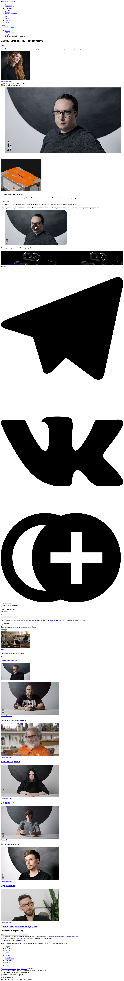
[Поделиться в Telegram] (62, 389)
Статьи (7, 965)
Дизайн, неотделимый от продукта (19, 926)
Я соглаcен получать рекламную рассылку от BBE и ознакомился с (41, 936)
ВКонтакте (8, 17)
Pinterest (7, 952)
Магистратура (9, 6)
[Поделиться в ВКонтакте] (62, 512)
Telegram (7, 20)
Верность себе (8, 802)
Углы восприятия (10, 844)
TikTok (7, 22)
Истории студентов (11, 13)
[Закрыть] (1, 158)
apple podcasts (29, 248)
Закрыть (4, 630)
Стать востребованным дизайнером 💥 (14, 264)
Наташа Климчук (6, 81)
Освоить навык (6, 201)
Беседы (3, 45)
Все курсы (8, 5)
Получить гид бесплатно (9, 617)
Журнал (7, 10)
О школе (7, 12)
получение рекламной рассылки (75, 620)
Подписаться (24, 934)
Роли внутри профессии (13, 720)
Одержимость (8, 885)
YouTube (7, 18)
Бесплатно (8, 8)
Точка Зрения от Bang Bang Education (13, 940)
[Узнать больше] (1, 156)
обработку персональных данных (35, 620)
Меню (3, 25)
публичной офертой (54, 620)
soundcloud (19, 248)
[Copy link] (62, 602)
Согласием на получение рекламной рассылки (63, 936)
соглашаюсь (18, 620)
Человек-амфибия (10, 761)
